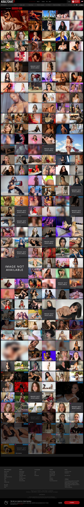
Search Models (21, 472)
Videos (38, 1)
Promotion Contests (22, 478)
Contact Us (51, 478)
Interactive (5, 474)
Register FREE (6, 471)
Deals (5, 487)
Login (69, 1)
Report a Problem (52, 471)
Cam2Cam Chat (6, 482)
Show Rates (21, 474)
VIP (46, 1)
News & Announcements (53, 480)
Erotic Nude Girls (67, 475)
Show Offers (21, 479)
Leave (60, 502)
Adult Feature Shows (22, 475)
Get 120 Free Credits (68, 471)
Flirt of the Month (22, 480)
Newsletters (51, 479)
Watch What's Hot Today (8, 476)
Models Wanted (21, 471)
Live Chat (5, 472)
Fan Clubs (21, 476)
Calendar (5, 475)
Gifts (35, 474)
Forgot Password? (52, 474)
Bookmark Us (67, 472)
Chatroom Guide (52, 475)
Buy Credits (6, 484)
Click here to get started (68, 487)
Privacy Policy (20, 504)
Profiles (43, 1)
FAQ (50, 476)
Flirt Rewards (36, 475)
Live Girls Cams (32, 1)
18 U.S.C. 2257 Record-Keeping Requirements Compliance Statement (42, 498)
